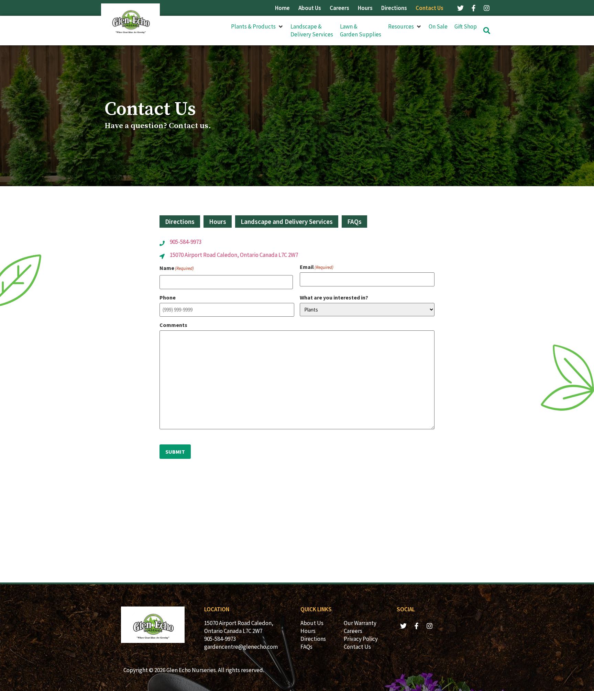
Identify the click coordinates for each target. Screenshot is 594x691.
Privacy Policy (361, 639)
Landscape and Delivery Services (287, 221)
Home (282, 8)
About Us (309, 8)
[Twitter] (460, 7)
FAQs (354, 221)
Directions (394, 8)
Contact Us (429, 8)
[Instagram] (486, 7)
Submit (175, 451)
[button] (257, 26)
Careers (339, 8)
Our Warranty (360, 623)
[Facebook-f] (473, 7)
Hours (365, 8)
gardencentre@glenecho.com (241, 646)
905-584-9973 (185, 242)
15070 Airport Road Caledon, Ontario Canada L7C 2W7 (234, 255)
